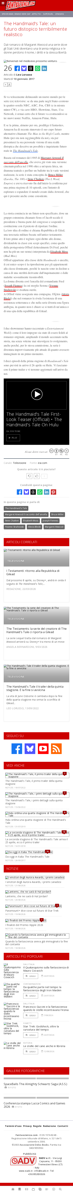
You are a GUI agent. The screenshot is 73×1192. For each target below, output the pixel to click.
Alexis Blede (34, 526)
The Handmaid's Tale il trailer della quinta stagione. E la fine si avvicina (34, 688)
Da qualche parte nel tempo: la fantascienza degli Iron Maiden (42, 988)
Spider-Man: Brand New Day (16, 14)
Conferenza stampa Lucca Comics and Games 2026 (34, 1105)
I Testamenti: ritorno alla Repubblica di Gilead (33, 572)
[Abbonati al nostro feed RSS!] (56, 749)
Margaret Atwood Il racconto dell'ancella (26, 514)
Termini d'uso (13, 1126)
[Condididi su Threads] (31, 68)
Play (15, 437)
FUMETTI (27, 1023)
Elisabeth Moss (59, 251)
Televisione (19, 463)
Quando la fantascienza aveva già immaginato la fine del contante (36, 943)
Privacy (27, 1126)
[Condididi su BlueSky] (24, 68)
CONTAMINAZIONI (32, 984)
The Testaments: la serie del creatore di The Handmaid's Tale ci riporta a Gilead (36, 630)
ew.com (42, 463)
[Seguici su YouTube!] (43, 749)
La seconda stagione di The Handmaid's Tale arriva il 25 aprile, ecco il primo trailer (36, 841)
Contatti (62, 1126)
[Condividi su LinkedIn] (44, 68)
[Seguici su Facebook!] (17, 749)
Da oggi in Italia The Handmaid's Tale (27, 856)
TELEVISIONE (15, 560)
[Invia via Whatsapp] (38, 68)
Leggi (32, 976)
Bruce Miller (55, 175)
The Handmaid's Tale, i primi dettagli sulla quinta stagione (34, 802)
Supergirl (48, 14)
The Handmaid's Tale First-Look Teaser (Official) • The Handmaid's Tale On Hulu (34, 419)
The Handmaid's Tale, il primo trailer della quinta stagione (34, 782)
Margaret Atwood (54, 526)
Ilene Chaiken (36, 179)
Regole (37, 1126)
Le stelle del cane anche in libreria (44, 1046)
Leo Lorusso (24, 74)
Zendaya (59, 14)
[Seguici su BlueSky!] (30, 749)
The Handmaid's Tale (25, 150)
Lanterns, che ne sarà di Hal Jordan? (26, 896)
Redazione (49, 1126)
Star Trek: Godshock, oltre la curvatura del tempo (41, 1028)
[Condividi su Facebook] (17, 68)
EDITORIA (27, 1043)
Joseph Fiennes (13, 285)
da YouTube (13, 431)
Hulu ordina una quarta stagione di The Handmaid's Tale (35, 821)
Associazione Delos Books (34, 1144)
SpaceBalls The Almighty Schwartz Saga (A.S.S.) (35, 1084)
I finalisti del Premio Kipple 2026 (24, 925)
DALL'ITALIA (29, 964)
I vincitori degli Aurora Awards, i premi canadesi (33, 882)
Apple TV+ (36, 14)
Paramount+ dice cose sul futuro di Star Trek (31, 910)
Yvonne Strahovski (14, 526)
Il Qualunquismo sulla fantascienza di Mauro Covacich (46, 969)
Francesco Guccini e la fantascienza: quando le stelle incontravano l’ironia (46, 1008)
